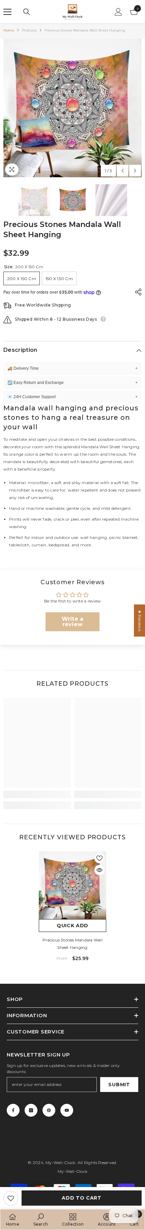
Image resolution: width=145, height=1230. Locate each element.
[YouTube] (66, 1110)
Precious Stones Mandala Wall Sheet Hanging (72, 943)
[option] (72, 108)
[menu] (7, 12)
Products (29, 30)
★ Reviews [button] (139, 620)
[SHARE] (137, 292)
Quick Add (72, 925)
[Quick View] (99, 870)
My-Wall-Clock (60, 1162)
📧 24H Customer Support (72, 396)
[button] (122, 171)
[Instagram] (31, 1110)
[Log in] (118, 12)
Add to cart (82, 1198)
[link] (37, 794)
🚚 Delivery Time (72, 368)
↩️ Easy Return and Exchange (72, 382)
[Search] (27, 12)
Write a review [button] (73, 622)
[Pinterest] (48, 1110)
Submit (119, 1084)
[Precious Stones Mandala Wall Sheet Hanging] (72, 885)
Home (8, 30)
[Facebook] (13, 1110)
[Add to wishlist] (10, 1198)
